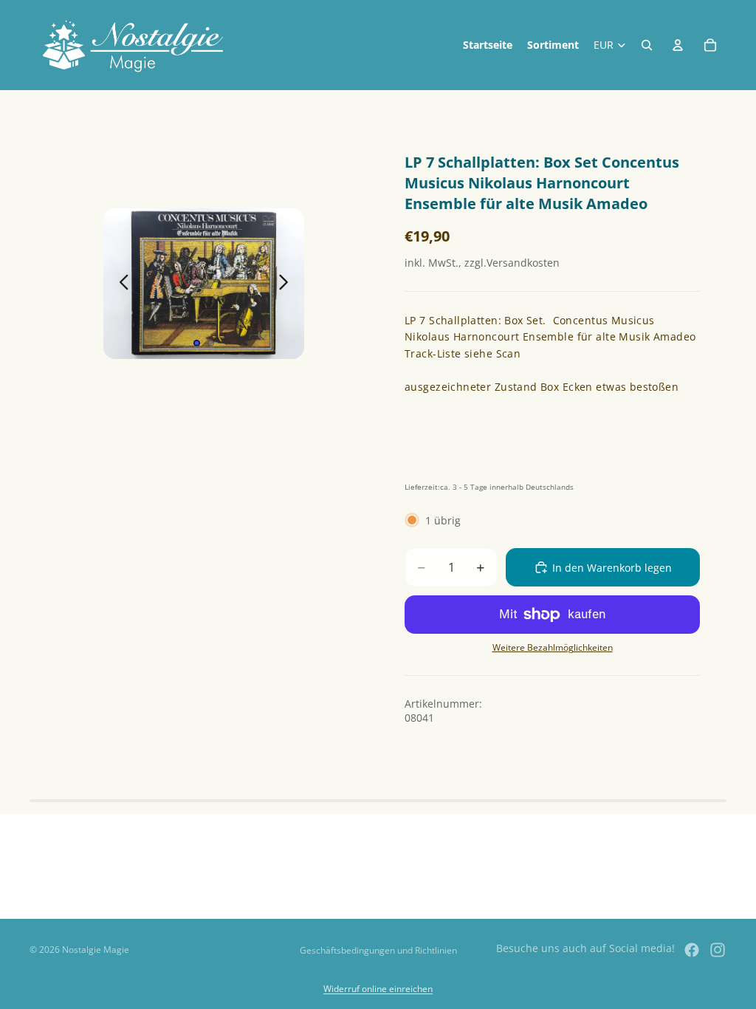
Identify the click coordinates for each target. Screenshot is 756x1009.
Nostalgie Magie (95, 949)
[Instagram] (717, 950)
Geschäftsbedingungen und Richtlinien (378, 950)
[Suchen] (646, 45)
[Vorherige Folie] (120, 283)
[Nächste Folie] (287, 283)
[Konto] (678, 45)
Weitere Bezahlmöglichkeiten (552, 647)
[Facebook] (692, 950)
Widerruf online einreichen (378, 988)
